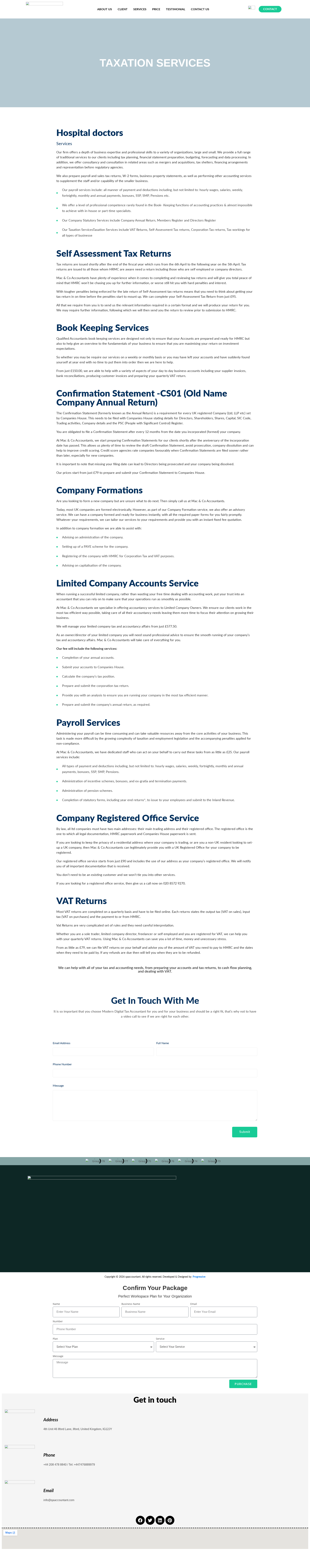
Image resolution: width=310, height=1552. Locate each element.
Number (58, 1321)
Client (123, 9)
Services (139, 9)
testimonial (175, 9)
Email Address (61, 1043)
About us (104, 9)
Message (58, 1085)
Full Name (162, 1043)
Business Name (130, 1304)
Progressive (198, 1277)
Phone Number (62, 1064)
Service (160, 1338)
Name (56, 1304)
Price (156, 9)
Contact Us (200, 9)
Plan (55, 1338)
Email (193, 1304)
